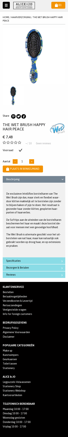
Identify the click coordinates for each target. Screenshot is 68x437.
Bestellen (8, 292)
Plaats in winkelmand (24, 168)
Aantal (6, 161)
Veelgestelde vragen (14, 309)
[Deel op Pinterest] (13, 116)
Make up (7, 350)
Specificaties (13, 260)
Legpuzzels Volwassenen (17, 382)
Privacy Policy (10, 327)
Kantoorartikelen (12, 395)
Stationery (9, 368)
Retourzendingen (12, 305)
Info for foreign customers (17, 314)
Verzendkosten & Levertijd (17, 300)
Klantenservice (13, 287)
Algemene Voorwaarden (16, 332)
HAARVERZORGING (21, 17)
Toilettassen (10, 363)
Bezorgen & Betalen (17, 267)
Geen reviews (43, 143)
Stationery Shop (12, 386)
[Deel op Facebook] (23, 116)
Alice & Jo (9, 376)
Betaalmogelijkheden (15, 296)
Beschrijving (13, 179)
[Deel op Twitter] (18, 116)
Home (6, 17)
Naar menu (6, 5)
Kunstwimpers (10, 354)
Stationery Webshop (14, 390)
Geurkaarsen (10, 359)
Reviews (11, 274)
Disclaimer (9, 336)
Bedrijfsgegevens (15, 322)
